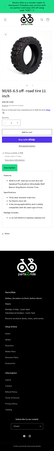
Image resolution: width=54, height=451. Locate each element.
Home (7, 333)
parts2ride (23, 446)
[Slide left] (21, 85)
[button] (5, 20)
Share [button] (7, 233)
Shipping (5, 105)
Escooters (9, 345)
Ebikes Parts (10, 351)
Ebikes (8, 339)
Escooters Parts (11, 357)
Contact (8, 386)
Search (8, 380)
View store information (15, 160)
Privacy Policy (11, 403)
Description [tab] (9, 167)
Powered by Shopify (34, 446)
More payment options (27, 146)
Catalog (8, 409)
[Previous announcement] (5, 6)
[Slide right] (33, 85)
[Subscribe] (40, 426)
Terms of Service (12, 398)
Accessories (10, 363)
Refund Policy (11, 392)
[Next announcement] (49, 6)
